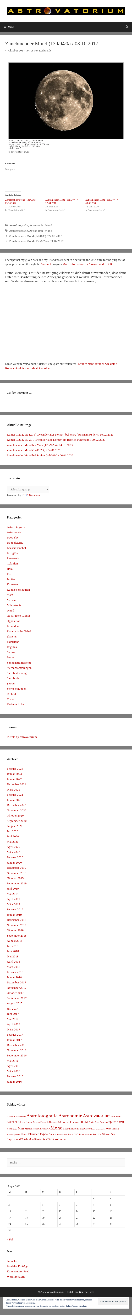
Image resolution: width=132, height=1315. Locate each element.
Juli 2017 (12, 1008)
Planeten (12, 636)
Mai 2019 (13, 894)
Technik (12, 694)
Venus (10, 699)
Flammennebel (55, 1122)
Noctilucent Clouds (18, 615)
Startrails (88, 1134)
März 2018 (13, 967)
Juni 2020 (13, 836)
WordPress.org (16, 1276)
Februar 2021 (15, 794)
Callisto (21, 1122)
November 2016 (16, 1050)
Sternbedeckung (17, 673)
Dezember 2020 (16, 805)
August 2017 (15, 1003)
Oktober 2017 (15, 993)
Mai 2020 (13, 841)
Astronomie (36, 225)
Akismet (46, 264)
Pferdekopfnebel (13, 1134)
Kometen (12, 584)
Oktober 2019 (15, 878)
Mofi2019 (45, 1129)
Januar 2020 (14, 862)
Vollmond (60, 1139)
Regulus (12, 647)
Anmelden (13, 1261)
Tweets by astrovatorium (22, 737)
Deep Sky (13, 537)
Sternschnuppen (16, 688)
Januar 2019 (14, 914)
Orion (108, 1129)
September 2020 (17, 821)
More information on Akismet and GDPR (87, 264)
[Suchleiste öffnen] (127, 27)
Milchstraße (14, 605)
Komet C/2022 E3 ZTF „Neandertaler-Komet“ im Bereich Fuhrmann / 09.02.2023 (56, 439)
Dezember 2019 (16, 867)
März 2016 (13, 1071)
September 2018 (17, 935)
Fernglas (36, 1122)
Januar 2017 (14, 1040)
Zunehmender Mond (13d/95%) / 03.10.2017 (36, 241)
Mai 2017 (13, 1019)
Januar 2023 (14, 773)
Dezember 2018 (16, 920)
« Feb (10, 1239)
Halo (10, 568)
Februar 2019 (15, 909)
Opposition (13, 621)
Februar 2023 (15, 768)
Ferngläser (13, 553)
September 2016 (17, 1055)
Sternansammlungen (19, 667)
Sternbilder (13, 678)
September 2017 (17, 998)
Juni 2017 (13, 1013)
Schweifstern (62, 1134)
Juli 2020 (12, 831)
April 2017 (13, 1024)
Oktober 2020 (15, 815)
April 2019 (13, 899)
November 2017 (16, 987)
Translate (34, 495)
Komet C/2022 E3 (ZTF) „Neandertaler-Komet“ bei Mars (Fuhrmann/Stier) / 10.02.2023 (60, 434)
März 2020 (13, 852)
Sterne (11, 683)
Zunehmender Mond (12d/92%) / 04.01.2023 (34, 450)
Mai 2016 (13, 1060)
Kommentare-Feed (18, 1271)
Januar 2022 (14, 779)
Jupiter (11, 579)
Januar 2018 (14, 977)
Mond (48, 225)
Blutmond (116, 1116)
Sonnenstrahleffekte (19, 662)
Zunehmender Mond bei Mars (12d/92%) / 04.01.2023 (40, 445)
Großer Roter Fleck (96, 1122)
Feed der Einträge (17, 1266)
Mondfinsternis (71, 1128)
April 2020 (13, 847)
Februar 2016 (15, 1076)
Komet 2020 (12, 1129)
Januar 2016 (14, 1081)
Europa (29, 1122)
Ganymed (66, 1122)
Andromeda (21, 1116)
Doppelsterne (15, 542)
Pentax (115, 1128)
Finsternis (13, 558)
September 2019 (17, 883)
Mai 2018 (13, 956)
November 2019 (16, 873)
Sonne (10, 657)
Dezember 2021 (16, 784)
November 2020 (16, 810)
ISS (9, 574)
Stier (113, 1134)
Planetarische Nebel (19, 631)
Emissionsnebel (16, 548)
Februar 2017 (15, 1034)
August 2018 (15, 940)
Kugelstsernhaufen (18, 589)
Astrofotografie (18, 225)
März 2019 (13, 904)
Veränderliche (15, 704)
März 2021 (13, 789)
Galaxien (12, 563)
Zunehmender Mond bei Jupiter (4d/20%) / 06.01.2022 (40, 455)
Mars (10, 594)
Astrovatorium (97, 1115)
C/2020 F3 (12, 1122)
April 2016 (13, 1066)
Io (106, 1122)
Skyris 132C (73, 1134)
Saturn (11, 652)
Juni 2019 (13, 888)
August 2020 (15, 826)
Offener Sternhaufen (97, 1129)
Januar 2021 (14, 800)
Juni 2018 (13, 951)
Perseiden (13, 626)
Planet (24, 1134)
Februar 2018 (15, 972)
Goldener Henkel (80, 1122)
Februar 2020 (15, 857)
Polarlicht (13, 641)
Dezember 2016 (16, 1045)
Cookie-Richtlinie (79, 1306)
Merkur (11, 600)
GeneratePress (86, 1292)
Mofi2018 (36, 1129)
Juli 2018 (12, 946)
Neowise (84, 1128)
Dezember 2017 (16, 982)
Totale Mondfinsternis (33, 1139)
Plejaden (44, 1134)
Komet (120, 1121)
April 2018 (13, 961)
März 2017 (13, 1029)
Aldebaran (11, 1116)
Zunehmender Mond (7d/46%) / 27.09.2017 (35, 236)
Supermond (14, 1139)
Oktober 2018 (15, 930)
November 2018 (16, 925)
